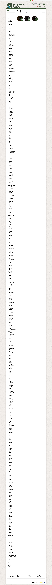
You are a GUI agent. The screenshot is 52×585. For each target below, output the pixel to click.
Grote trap (10, 199)
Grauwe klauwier (11, 174)
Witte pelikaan (10, 519)
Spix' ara (10, 452)
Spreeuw (10, 455)
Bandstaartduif (10, 50)
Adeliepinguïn (10, 25)
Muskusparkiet (10, 321)
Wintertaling (10, 508)
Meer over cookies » (36, 0)
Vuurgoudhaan (11, 496)
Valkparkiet (10, 485)
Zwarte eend (10, 536)
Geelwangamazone (11, 152)
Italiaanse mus (10, 227)
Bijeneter (10, 60)
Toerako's (10, 476)
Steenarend (10, 458)
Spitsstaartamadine (11, 451)
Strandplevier (10, 468)
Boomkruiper (10, 82)
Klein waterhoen (11, 246)
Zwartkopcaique (11, 551)
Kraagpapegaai (11, 277)
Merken (18, 576)
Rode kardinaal (11, 382)
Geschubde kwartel (11, 156)
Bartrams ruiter (11, 54)
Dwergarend (10, 125)
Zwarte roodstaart (11, 541)
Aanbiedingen (19, 575)
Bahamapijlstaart (11, 48)
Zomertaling (10, 532)
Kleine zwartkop (11, 261)
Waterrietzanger (11, 501)
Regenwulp (10, 374)
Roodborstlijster (11, 390)
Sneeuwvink (10, 444)
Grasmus (10, 169)
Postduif (10, 360)
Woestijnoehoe (11, 523)
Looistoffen (9, 15)
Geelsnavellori (10, 149)
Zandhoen (10, 526)
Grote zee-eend (11, 200)
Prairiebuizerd (10, 362)
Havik (9, 207)
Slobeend (10, 438)
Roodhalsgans (10, 394)
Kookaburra (10, 272)
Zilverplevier (10, 531)
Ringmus (10, 379)
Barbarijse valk (11, 52)
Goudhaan (10, 164)
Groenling (10, 182)
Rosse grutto (10, 409)
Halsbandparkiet (11, 204)
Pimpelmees (10, 357)
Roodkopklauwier (11, 397)
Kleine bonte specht (11, 247)
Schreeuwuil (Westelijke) (12, 428)
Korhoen (10, 274)
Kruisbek (10, 286)
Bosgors (10, 85)
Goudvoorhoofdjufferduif (12, 167)
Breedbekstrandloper (11, 92)
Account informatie (29, 574)
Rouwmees (10, 417)
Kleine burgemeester (11, 248)
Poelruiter (10, 358)
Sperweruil (10, 449)
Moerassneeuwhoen (11, 315)
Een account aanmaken (42, 3)
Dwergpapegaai (11, 129)
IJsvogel (10, 225)
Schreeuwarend (11, 427)
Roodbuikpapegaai (11, 392)
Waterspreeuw (10, 503)
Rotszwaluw (10, 416)
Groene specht (11, 181)
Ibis (9, 221)
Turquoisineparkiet (11, 481)
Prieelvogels (10, 364)
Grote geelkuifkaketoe (11, 190)
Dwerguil (10, 131)
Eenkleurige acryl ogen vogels (12, 555)
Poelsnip (10, 359)
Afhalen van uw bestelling (11, 576)
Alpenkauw (10, 30)
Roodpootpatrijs (11, 399)
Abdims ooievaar (11, 24)
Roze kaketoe (10, 418)
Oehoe (9, 337)
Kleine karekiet (11, 251)
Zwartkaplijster (10, 548)
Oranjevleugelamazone (12, 343)
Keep (9, 238)
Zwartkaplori (10, 549)
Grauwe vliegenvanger (12, 176)
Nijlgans (10, 327)
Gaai (9, 142)
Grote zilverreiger (11, 201)
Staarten (9, 559)
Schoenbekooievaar (11, 425)
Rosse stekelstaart (11, 411)
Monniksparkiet (11, 318)
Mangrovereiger (11, 308)
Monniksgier (10, 317)
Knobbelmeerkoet (11, 264)
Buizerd (10, 101)
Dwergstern (10, 130)
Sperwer (10, 447)
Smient (10, 441)
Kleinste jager (10, 262)
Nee (32, 0)
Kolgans (10, 269)
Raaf (9, 370)
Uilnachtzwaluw (11, 482)
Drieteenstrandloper (11, 118)
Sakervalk (10, 422)
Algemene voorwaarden (40, 574)
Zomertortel (10, 533)
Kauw (9, 237)
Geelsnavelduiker (11, 148)
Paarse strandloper (11, 348)
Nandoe (10, 324)
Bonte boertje (10, 77)
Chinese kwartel (11, 108)
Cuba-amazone (11, 112)
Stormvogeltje (10, 467)
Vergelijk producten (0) (26, 12)
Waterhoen (10, 499)
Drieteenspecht (11, 117)
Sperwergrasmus (11, 448)
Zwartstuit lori (10, 553)
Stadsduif (10, 457)
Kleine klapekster (11, 252)
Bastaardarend (11, 55)
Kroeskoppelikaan (11, 281)
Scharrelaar (10, 424)
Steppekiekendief (11, 466)
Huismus (10, 219)
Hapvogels (10, 205)
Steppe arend (10, 464)
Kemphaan (10, 240)
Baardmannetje (11, 47)
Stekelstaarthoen (11, 461)
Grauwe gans (10, 172)
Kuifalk (9, 287)
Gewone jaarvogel (11, 159)
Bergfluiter (10, 58)
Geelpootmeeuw (11, 147)
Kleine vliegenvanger (11, 259)
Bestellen (44, 4)
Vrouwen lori (10, 495)
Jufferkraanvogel (11, 230)
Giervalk (10, 160)
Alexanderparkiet (11, 27)
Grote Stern (10, 197)
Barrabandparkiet (11, 53)
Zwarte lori (10, 539)
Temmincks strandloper (12, 473)
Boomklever (10, 81)
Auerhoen (10, 44)
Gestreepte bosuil (11, 157)
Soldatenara (10, 446)
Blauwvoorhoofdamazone (12, 71)
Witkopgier (10, 513)
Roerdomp (10, 389)
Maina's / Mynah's (11, 304)
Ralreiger (10, 371)
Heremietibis (10, 210)
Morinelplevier (10, 319)
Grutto (9, 202)
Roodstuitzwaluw (11, 404)
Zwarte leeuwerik (11, 538)
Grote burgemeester (11, 189)
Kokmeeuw (10, 268)
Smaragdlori (10, 439)
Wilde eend (10, 505)
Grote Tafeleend (11, 198)
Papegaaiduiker (11, 349)
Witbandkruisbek (11, 509)
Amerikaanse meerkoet (12, 35)
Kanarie (10, 234)
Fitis (9, 137)
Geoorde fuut (10, 155)
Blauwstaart (10, 69)
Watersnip (10, 502)
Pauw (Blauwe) (11, 352)
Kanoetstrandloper (11, 236)
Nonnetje (10, 328)
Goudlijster (10, 165)
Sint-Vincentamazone (11, 436)
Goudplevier (10, 166)
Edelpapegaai (10, 132)
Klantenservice (39, 576)
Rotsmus (10, 415)
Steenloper (10, 459)
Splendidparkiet (11, 453)
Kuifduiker (10, 288)
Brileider (10, 94)
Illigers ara (10, 226)
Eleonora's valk (11, 134)
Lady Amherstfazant (11, 297)
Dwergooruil (10, 128)
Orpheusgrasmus (11, 345)
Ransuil (10, 372)
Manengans (10, 307)
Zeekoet (10, 530)
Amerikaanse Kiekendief (12, 34)
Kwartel (10, 295)
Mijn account (33, 4)
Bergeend (10, 57)
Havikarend (10, 208)
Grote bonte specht (11, 188)
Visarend (10, 491)
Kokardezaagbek (11, 267)
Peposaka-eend (11, 354)
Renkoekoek (10, 375)
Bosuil (9, 88)
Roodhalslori (10, 395)
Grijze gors (10, 178)
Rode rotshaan (11, 385)
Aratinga (10, 41)
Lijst (21, 12)
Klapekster (10, 244)
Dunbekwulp (10, 122)
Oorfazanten (10, 342)
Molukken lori (10, 316)
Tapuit (9, 472)
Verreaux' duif (10, 488)
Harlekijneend (10, 206)
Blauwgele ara (10, 65)
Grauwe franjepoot (11, 171)
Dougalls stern (10, 115)
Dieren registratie (10, 563)
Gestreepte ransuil (11, 158)
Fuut (9, 141)
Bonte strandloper (11, 79)
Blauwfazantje (10, 64)
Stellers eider (10, 462)
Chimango (10, 107)
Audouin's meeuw (11, 43)
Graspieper (10, 170)
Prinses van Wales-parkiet (12, 365)
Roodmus (10, 398)
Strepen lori (10, 469)
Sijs (9, 435)
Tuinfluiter (10, 479)
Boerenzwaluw (10, 74)
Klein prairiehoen (11, 245)
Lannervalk (10, 299)
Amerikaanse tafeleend (12, 37)
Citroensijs (10, 110)
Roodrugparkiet (11, 400)
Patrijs (9, 351)
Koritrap (10, 275)
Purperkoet (10, 368)
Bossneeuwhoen (11, 87)
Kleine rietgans (11, 255)
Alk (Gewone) (10, 28)
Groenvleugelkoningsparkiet (11, 185)
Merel (9, 311)
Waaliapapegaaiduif (11, 498)
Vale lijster (10, 484)
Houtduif (10, 217)
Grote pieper (10, 196)
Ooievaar (10, 341)
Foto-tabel (19, 12)
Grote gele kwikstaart (11, 191)
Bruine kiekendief (11, 97)
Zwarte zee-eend (11, 546)
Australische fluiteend (11, 45)
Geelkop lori (10, 145)
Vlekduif (10, 493)
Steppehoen (10, 465)
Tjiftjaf (9, 474)
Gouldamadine (11, 168)
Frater (9, 140)
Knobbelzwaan (11, 265)
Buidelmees (10, 100)
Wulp (9, 525)
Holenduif (10, 212)
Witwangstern (10, 521)
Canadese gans (11, 102)
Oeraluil (10, 338)
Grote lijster (10, 194)
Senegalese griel (11, 432)
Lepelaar (10, 301)
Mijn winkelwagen (39, 4)
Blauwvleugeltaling (11, 70)
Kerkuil (9, 241)
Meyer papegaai (11, 312)
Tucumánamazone (11, 478)
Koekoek (10, 266)
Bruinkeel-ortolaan (11, 99)
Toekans (10, 475)
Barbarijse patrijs (11, 51)
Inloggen (38, 3)
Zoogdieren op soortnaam (11, 21)
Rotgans (10, 412)
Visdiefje (17, 8)
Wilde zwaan (10, 506)
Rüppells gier (10, 421)
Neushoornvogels (11, 325)
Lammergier (10, 298)
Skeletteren (9, 566)
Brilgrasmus (10, 95)
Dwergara (10, 124)
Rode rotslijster (11, 386)
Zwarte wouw (10, 545)
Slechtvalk (10, 437)
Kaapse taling (10, 231)
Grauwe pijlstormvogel (11, 175)
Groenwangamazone (11, 186)
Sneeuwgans (10, 442)
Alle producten (19, 574)
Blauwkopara (10, 67)
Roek (9, 387)
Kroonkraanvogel (11, 285)
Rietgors (10, 377)
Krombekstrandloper (11, 282)
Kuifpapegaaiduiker (11, 292)
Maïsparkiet (10, 305)
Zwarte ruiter (10, 542)
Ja (30, 0)
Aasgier (10, 23)
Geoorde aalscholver (11, 154)
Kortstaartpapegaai (11, 276)
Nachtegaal (10, 323)
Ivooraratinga (10, 228)
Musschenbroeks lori (11, 322)
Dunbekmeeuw (11, 121)
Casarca (10, 105)
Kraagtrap (10, 278)
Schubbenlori (10, 429)
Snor (9, 445)
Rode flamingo (10, 381)
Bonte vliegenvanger (11, 80)
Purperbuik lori (10, 367)
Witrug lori (10, 515)
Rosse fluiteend (11, 407)
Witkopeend (10, 512)
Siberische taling (11, 434)
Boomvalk (10, 84)
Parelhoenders (11, 350)
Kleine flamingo (11, 249)
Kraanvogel (10, 279)
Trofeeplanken (9, 564)
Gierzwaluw (10, 161)
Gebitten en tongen (10, 16)
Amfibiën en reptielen (11, 554)
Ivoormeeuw (10, 229)
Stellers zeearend (11, 463)
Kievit (9, 242)
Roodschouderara (11, 401)
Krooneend (10, 284)
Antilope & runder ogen (11, 20)
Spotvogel (10, 454)
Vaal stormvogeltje (11, 483)
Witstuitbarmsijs (11, 516)
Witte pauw (10, 518)
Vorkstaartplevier (11, 494)
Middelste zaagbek (11, 314)
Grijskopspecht (11, 177)
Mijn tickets (28, 575)
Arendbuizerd (10, 42)
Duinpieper (10, 120)
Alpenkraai (10, 31)
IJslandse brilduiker (11, 224)
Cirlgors (10, 109)
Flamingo (10, 138)
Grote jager (10, 192)
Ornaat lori (10, 344)
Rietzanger (10, 378)
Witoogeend (10, 514)
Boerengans (10, 73)
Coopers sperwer (11, 111)
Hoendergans (10, 211)
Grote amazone (11, 187)
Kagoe (9, 232)
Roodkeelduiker (11, 396)
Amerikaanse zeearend (12, 38)
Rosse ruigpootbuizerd (12, 410)
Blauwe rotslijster (11, 63)
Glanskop (10, 162)
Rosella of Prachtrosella (12, 406)
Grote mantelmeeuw (11, 195)
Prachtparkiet (10, 361)
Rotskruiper (10, 414)
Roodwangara (10, 405)
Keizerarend (10, 239)
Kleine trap (10, 258)
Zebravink (10, 528)
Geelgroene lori (11, 144)
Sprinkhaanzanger (11, 456)
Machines (9, 561)
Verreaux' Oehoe (11, 489)
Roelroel (10, 388)
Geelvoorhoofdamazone (12, 151)
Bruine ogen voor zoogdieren (12, 556)
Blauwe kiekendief (11, 62)
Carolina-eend (10, 104)
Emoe (9, 135)
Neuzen (9, 17)
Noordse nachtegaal (11, 333)
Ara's (9, 40)
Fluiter (9, 139)
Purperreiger (10, 369)
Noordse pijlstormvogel (12, 334)
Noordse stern (10, 335)
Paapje (10, 347)
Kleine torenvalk (11, 257)
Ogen (9, 8)
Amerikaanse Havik (11, 33)
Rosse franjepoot (11, 408)
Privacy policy (38, 575)
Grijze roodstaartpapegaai (12, 179)
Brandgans (10, 90)
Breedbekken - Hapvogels (12, 91)
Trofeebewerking (10, 565)
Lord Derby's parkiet (11, 302)
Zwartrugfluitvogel (11, 552)
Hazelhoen (10, 209)
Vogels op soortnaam (13, 8)
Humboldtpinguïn (11, 220)
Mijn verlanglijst (29, 576)
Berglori (10, 59)
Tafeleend (10, 471)
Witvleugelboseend (11, 520)
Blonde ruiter (10, 72)
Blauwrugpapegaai (11, 68)
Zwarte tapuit (10, 544)
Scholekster (10, 426)
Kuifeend (10, 289)
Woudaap (10, 524)
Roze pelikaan (10, 419)
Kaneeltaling (10, 235)
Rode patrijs (10, 384)
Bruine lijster (10, 98)
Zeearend (10, 529)
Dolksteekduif (10, 114)
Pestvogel (10, 355)
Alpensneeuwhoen (11, 32)
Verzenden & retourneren (11, 575)
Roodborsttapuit (11, 391)
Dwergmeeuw (10, 127)
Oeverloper (10, 339)
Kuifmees (10, 291)
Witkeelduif (10, 511)
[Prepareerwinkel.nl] (16, 4)
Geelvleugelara (11, 150)
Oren (8, 18)
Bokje (9, 75)
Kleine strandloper (11, 256)
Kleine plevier (10, 254)
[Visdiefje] (20, 21)
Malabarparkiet (11, 306)
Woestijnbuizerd (11, 522)
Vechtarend (10, 486)
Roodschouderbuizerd (11, 402)
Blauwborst (10, 61)
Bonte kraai (10, 78)
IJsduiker (10, 222)
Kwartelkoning (10, 296)
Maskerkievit (10, 309)
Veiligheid (9, 562)
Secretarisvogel (11, 431)
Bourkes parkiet (11, 89)
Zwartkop (10, 550)
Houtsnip (10, 218)
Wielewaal (10, 504)
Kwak (9, 294)
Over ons (9, 574)
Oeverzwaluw (10, 340)
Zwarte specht (10, 543)
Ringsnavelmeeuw (11, 380)
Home (7, 8)
